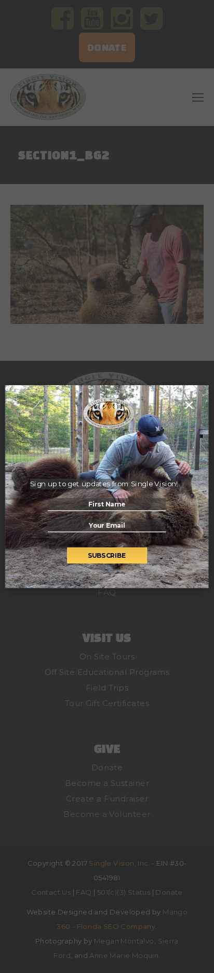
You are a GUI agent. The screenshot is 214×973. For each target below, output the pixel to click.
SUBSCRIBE (107, 555)
